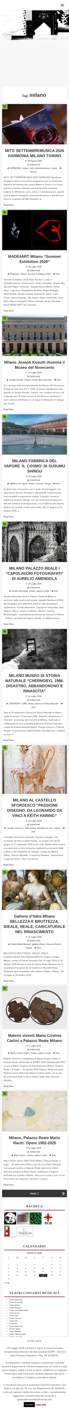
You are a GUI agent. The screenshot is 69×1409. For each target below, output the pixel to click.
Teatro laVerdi (14, 1305)
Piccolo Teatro (14, 1329)
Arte (58, 274)
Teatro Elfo (13, 1321)
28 (43, 1275)
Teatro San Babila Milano (18, 1310)
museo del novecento (42, 380)
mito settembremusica (40, 168)
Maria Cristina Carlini (20, 1053)
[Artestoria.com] (23, 1218)
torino (54, 168)
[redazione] (35, 165)
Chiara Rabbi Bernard (20, 944)
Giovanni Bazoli (53, 944)
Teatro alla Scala (15, 1300)
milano (25, 168)
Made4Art (14, 274)
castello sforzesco (15, 828)
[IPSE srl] (48, 1218)
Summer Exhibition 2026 (39, 274)
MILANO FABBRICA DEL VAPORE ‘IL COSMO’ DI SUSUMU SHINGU (34, 466)
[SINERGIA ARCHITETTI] (25, 1231)
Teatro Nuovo (14, 1313)
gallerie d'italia (38, 944)
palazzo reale (43, 591)
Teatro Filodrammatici (17, 1334)
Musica (33, 172)
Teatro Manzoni (15, 1308)
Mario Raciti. (20, 1155)
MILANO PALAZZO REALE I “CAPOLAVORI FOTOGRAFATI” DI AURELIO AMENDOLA (35, 573)
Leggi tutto (40, 1405)
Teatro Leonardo (15, 1337)
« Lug (6, 1283)
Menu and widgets (62, 5)
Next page (63, 1193)
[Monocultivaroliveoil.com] (36, 1218)
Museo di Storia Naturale (46, 704)
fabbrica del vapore (18, 484)
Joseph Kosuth (16, 380)
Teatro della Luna (16, 1326)
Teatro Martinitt (15, 1331)
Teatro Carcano (15, 1318)
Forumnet (13, 1323)
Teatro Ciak (13, 1316)
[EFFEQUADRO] (10, 1231)
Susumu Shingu (43, 484)
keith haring (30, 828)
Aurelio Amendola (20, 591)
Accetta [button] (29, 1404)
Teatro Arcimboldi (16, 1302)
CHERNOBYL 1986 (18, 704)
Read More (9, 205)
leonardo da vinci (45, 828)
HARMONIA (15, 168)
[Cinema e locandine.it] (10, 1218)
